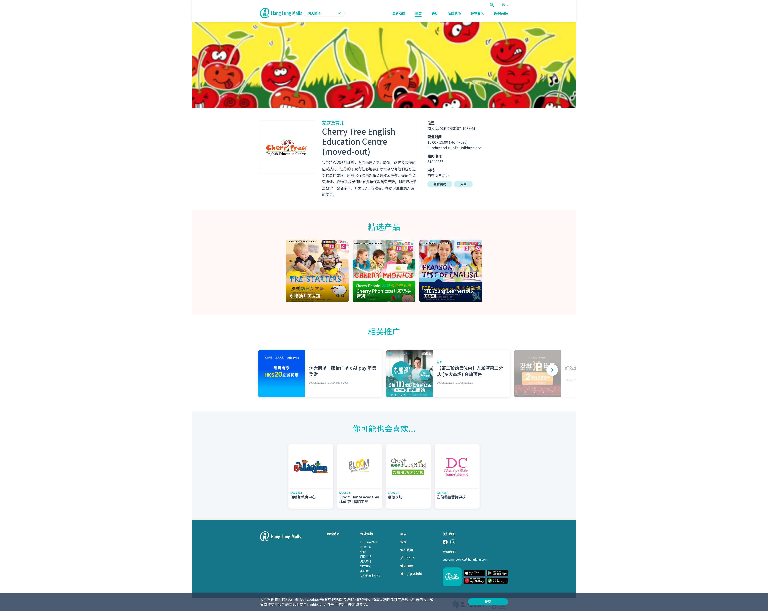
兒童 (463, 184)
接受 (488, 601)
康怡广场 (365, 556)
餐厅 (435, 13)
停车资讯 (477, 13)
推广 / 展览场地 (411, 573)
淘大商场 (365, 561)
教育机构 (439, 184)
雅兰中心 (365, 566)
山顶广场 (365, 547)
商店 (418, 13)
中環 (363, 552)
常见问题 (406, 565)
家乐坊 (364, 571)
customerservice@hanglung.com (465, 559)
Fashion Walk (369, 542)
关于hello (501, 13)
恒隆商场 (454, 13)
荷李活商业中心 (370, 576)
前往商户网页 (438, 175)
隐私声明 (292, 599)
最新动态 (398, 13)
